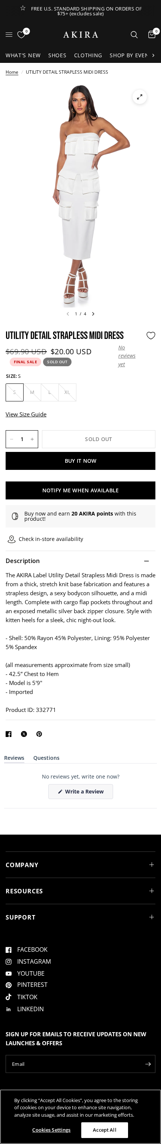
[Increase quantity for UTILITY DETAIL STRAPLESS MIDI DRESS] (32, 439)
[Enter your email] (147, 1064)
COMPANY (22, 865)
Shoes (57, 55)
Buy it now (81, 460)
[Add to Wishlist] (151, 336)
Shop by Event (131, 55)
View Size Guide (26, 414)
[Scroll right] (153, 55)
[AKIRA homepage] (80, 34)
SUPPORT (21, 917)
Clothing (88, 55)
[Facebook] (10, 733)
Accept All (104, 1129)
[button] (130, 355)
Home (12, 72)
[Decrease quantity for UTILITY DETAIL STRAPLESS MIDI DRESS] (11, 439)
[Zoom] (140, 97)
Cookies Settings (51, 1129)
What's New (23, 55)
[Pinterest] (40, 733)
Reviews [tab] (14, 759)
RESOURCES (24, 891)
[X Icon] (25, 733)
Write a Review (86, 793)
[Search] (134, 34)
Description (23, 561)
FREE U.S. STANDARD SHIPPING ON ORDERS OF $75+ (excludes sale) (86, 11)
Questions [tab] (46, 759)
